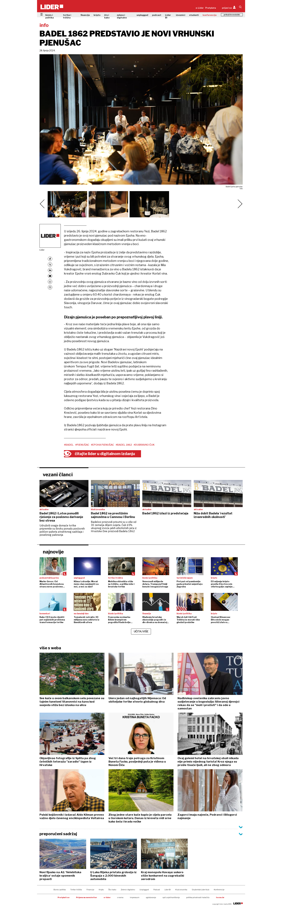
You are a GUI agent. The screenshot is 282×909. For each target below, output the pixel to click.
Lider (42, 249)
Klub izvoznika (181, 889)
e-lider (107, 897)
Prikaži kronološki (232, 15)
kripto (97, 15)
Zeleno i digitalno (128, 889)
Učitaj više (141, 631)
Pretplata (210, 8)
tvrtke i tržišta (67, 16)
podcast (156, 15)
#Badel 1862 (124, 444)
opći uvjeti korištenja (171, 897)
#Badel (69, 444)
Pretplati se (64, 897)
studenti (194, 15)
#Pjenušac (82, 444)
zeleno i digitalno (122, 16)
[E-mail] (50, 276)
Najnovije (53, 552)
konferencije (210, 15)
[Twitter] (50, 264)
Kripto (101, 889)
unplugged (142, 15)
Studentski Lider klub (200, 889)
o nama (120, 897)
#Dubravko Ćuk (144, 444)
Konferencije (219, 889)
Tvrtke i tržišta (76, 889)
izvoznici (180, 15)
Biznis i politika (60, 889)
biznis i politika (49, 16)
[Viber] (50, 287)
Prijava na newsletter (86, 897)
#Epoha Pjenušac (102, 444)
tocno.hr (220, 897)
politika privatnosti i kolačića (197, 897)
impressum (134, 897)
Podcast (156, 889)
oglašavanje (151, 897)
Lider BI (168, 16)
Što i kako (112, 889)
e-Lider (200, 8)
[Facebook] (50, 259)
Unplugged (144, 889)
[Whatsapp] (50, 281)
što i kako (107, 16)
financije (85, 15)
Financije (90, 889)
